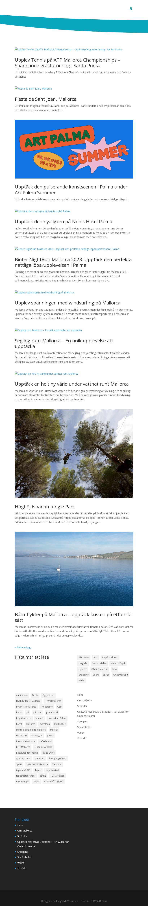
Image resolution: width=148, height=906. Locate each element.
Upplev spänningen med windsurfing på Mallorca (67, 302)
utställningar (22, 781)
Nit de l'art (21, 735)
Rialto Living (48, 752)
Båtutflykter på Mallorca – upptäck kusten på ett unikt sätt (73, 617)
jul (28, 712)
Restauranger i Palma (27, 752)
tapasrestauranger (25, 775)
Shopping (83, 674)
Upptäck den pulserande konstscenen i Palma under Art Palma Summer (71, 189)
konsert (39, 718)
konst (19, 723)
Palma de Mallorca (25, 741)
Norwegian (37, 735)
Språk (106, 674)
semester (39, 758)
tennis (43, 775)
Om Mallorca (84, 700)
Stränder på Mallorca (37, 764)
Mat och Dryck (118, 663)
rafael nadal (46, 741)
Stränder (82, 706)
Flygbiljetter (49, 695)
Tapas (38, 770)
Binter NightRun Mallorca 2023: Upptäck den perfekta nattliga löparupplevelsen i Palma (73, 262)
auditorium (22, 695)
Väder (82, 680)
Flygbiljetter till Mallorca (28, 700)
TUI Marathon (57, 775)
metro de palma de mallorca (31, 729)
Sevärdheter (84, 727)
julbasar (37, 712)
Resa (114, 669)
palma (50, 735)
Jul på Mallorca (23, 718)
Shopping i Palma (58, 758)
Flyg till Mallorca (53, 700)
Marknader (60, 723)
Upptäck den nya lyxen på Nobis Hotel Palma (63, 221)
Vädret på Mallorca (54, 781)
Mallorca (30, 723)
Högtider (83, 663)
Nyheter (83, 669)
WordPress (100, 901)
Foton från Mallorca (26, 706)
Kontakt (81, 738)
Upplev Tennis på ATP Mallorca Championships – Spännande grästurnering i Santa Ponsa (67, 63)
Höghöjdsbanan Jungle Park (45, 506)
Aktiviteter (84, 657)
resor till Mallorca (43, 747)
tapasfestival (52, 770)
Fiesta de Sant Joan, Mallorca (46, 99)
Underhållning (120, 674)
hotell (19, 712)
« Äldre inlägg (23, 647)
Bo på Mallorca (109, 657)
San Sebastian (23, 758)
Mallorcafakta (99, 663)
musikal (54, 729)
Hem (80, 694)
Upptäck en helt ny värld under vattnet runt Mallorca (72, 384)
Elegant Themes (67, 901)
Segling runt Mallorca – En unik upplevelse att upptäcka (64, 343)
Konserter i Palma (57, 718)
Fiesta (35, 695)
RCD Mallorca (23, 747)
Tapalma (56, 764)
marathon (45, 723)
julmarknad (52, 712)
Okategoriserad (99, 669)
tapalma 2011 (23, 770)
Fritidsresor (47, 706)
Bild (95, 657)
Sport (96, 674)
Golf (59, 706)
